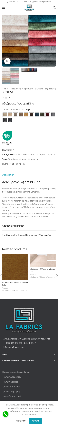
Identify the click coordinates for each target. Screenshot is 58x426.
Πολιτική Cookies (10, 381)
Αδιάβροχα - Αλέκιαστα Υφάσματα (30, 154)
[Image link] (23, 320)
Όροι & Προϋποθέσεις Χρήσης (16, 372)
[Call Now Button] (5, 414)
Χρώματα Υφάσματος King (15, 109)
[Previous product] (3, 97)
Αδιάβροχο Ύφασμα (17, 159)
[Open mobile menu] (3, 7)
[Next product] (9, 97)
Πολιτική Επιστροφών (12, 396)
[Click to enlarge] (7, 61)
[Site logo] (29, 7)
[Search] (54, 7)
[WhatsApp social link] (17, 164)
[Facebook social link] (10, 164)
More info (21, 421)
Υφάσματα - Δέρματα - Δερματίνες (40, 88)
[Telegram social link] (20, 164)
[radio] (5, 115)
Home (5, 88)
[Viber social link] (24, 164)
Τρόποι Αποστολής (11, 386)
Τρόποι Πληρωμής (11, 391)
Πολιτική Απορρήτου (11, 377)
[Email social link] (13, 164)
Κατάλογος (16, 88)
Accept (35, 421)
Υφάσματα (33, 159)
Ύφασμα (9, 91)
